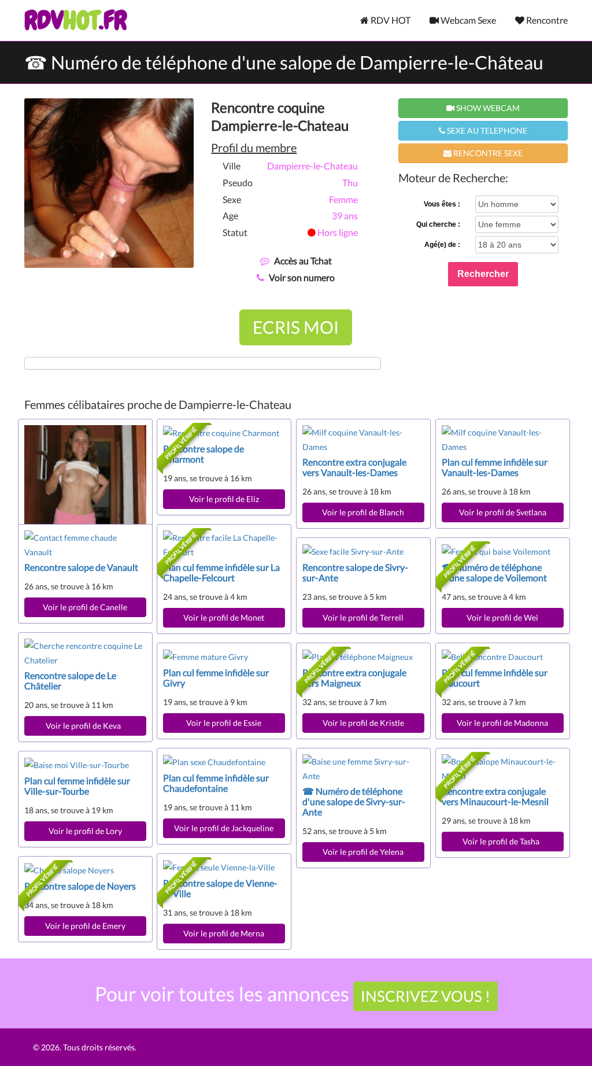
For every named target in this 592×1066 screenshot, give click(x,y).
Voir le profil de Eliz (224, 499)
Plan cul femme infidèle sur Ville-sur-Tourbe (77, 785)
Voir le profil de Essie (223, 723)
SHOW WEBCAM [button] (487, 108)
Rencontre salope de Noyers (80, 885)
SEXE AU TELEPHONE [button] (486, 130)
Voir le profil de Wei (502, 617)
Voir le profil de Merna (223, 933)
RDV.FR (75, 20)
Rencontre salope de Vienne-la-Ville (220, 888)
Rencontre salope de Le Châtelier (70, 680)
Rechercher (483, 274)
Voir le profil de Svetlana (502, 512)
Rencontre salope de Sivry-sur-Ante (355, 572)
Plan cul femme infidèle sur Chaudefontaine (216, 783)
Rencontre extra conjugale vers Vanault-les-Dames (354, 467)
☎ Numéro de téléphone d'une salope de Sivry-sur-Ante (353, 801)
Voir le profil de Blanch (363, 512)
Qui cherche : (438, 224)
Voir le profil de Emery (85, 926)
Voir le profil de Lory (85, 831)
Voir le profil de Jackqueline (223, 828)
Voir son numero (302, 277)
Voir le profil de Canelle (85, 607)
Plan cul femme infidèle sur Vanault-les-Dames (494, 467)
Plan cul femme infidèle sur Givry (216, 677)
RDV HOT (389, 19)
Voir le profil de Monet (223, 617)
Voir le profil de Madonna (502, 723)
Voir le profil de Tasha (502, 841)
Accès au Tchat (303, 260)
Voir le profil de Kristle (363, 723)
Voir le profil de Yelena (363, 852)
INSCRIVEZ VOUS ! (425, 996)
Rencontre (546, 19)
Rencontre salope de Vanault (81, 567)
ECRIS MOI (296, 326)
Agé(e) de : (442, 245)
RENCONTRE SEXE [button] (487, 153)
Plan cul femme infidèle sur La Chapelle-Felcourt (221, 572)
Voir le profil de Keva (85, 726)
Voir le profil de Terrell (363, 617)
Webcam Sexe (467, 19)
